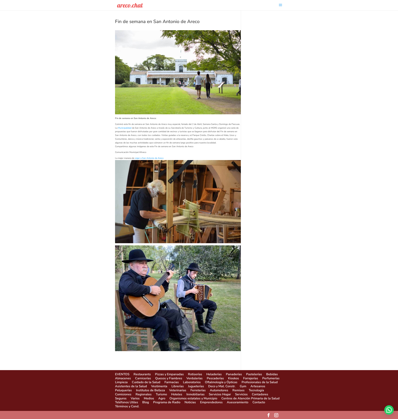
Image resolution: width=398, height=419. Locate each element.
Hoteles (176, 394)
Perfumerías (271, 378)
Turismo (161, 394)
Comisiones (123, 394)
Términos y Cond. (127, 406)
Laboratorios (192, 382)
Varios (135, 398)
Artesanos (257, 386)
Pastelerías (254, 374)
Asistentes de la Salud (131, 386)
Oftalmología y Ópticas (221, 382)
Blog (145, 402)
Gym (243, 386)
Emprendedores (211, 402)
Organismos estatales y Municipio (193, 398)
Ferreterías (198, 390)
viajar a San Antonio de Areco (149, 158)
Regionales (144, 394)
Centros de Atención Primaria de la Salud (250, 398)
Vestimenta (159, 386)
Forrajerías (250, 378)
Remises (238, 390)
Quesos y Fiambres (168, 378)
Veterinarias (177, 390)
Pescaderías (215, 378)
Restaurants (142, 374)
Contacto (258, 402)
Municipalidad (124, 127)
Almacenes (123, 378)
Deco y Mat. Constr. (222, 386)
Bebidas (272, 374)
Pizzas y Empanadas (169, 374)
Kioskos (233, 378)
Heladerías (214, 374)
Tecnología (256, 390)
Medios (149, 398)
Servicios (241, 394)
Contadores (260, 394)
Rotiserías (195, 374)
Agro (161, 398)
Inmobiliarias (195, 394)
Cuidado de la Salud (146, 382)
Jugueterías (196, 386)
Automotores (219, 390)
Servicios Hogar (220, 394)
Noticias (190, 402)
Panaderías (234, 374)
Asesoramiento (237, 402)
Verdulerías (194, 378)
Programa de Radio (166, 402)
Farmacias (171, 382)
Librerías (177, 386)
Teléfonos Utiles (126, 402)
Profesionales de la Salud (260, 382)
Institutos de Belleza (150, 390)
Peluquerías (123, 390)
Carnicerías (143, 378)
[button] (389, 410)
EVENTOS (122, 374)
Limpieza (121, 382)
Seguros (121, 398)
